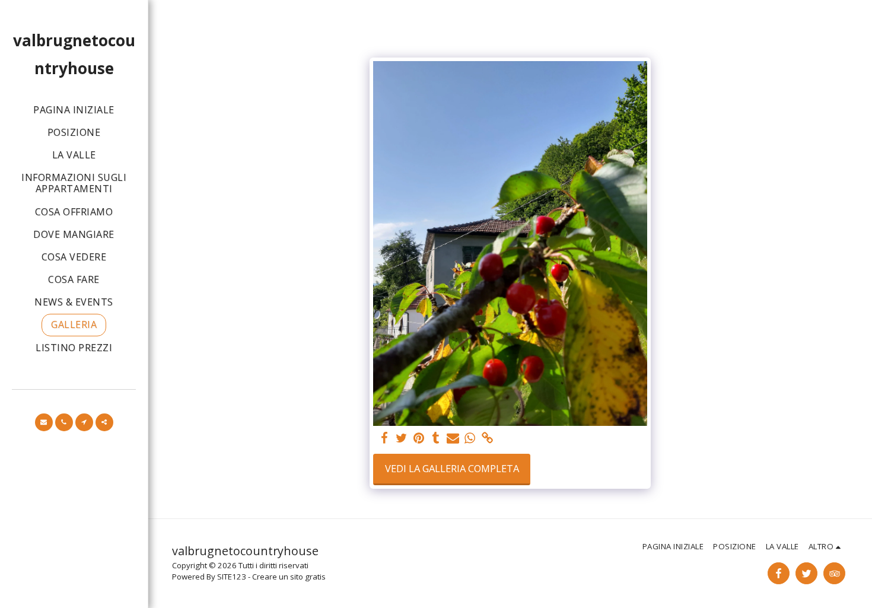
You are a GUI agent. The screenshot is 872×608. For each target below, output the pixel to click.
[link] (487, 438)
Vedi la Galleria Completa (452, 468)
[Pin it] (418, 438)
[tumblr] (435, 438)
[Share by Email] (453, 438)
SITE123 (231, 576)
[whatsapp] (470, 438)
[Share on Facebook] (384, 438)
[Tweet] (402, 438)
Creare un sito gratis (289, 576)
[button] (44, 422)
